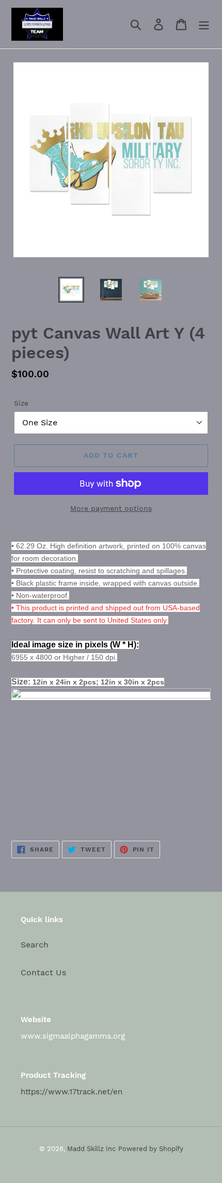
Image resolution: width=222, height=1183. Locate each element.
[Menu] (204, 24)
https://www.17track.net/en (71, 1091)
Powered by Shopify (150, 1149)
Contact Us (43, 972)
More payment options (111, 508)
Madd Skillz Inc (91, 1149)
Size (21, 403)
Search (35, 944)
